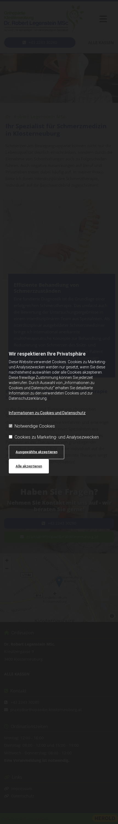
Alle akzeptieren (29, 466)
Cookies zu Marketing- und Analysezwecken (57, 437)
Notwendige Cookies (35, 426)
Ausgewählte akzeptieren (36, 452)
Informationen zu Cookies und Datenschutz (47, 413)
